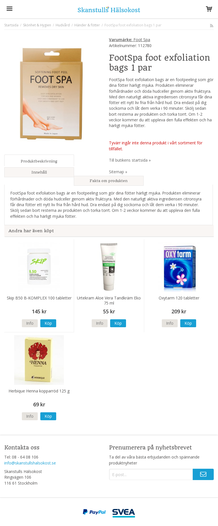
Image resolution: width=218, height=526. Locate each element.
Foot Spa (129, 39)
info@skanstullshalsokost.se (30, 463)
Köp (48, 323)
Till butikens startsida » (130, 160)
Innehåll (39, 172)
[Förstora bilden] (51, 93)
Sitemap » (118, 171)
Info (29, 323)
